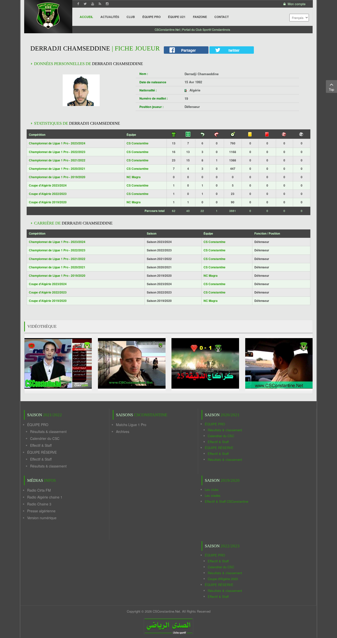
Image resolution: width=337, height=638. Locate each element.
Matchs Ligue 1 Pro (131, 424)
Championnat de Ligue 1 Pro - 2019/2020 (57, 177)
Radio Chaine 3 (39, 503)
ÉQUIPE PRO (37, 424)
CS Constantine (138, 143)
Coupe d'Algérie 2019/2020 (48, 202)
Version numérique (41, 517)
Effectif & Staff (41, 445)
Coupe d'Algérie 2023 (223, 578)
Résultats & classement (48, 431)
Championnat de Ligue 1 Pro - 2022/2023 (57, 152)
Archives (122, 431)
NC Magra (134, 177)
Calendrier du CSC (44, 438)
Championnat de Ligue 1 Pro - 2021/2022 (57, 160)
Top (331, 89)
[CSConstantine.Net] (48, 15)
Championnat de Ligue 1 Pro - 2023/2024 (57, 143)
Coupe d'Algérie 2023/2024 (48, 185)
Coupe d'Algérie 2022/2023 (48, 193)
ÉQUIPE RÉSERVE (42, 452)
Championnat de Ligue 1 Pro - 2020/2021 (57, 168)
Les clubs (212, 489)
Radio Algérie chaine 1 (44, 497)
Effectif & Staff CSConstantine (226, 501)
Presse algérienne (41, 510)
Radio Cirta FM (39, 490)
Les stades (213, 495)
